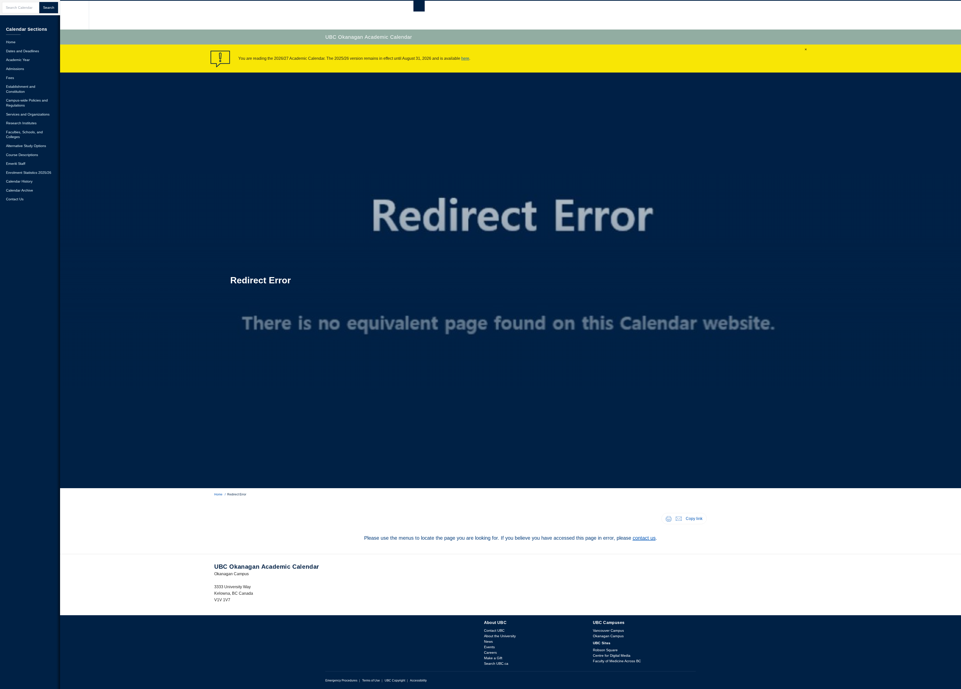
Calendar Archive (19, 190)
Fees (10, 78)
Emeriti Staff (15, 164)
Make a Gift (493, 658)
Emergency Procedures (341, 680)
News (488, 641)
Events (489, 647)
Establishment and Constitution (20, 89)
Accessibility (418, 680)
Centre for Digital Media (611, 655)
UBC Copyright (395, 680)
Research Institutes (21, 123)
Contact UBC (494, 630)
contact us (644, 538)
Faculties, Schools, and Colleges (24, 134)
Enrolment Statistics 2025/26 (28, 173)
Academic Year (18, 60)
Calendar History (19, 181)
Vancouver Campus (608, 630)
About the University (500, 636)
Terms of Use (371, 680)
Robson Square (605, 650)
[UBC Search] (419, 7)
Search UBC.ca (496, 663)
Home (218, 494)
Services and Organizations (28, 114)
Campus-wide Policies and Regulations (27, 102)
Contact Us (15, 199)
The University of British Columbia (74, 15)
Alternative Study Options (26, 146)
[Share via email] (679, 518)
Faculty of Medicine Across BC (617, 661)
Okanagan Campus (608, 636)
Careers (490, 652)
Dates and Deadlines (22, 51)
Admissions (15, 69)
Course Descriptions (22, 155)
